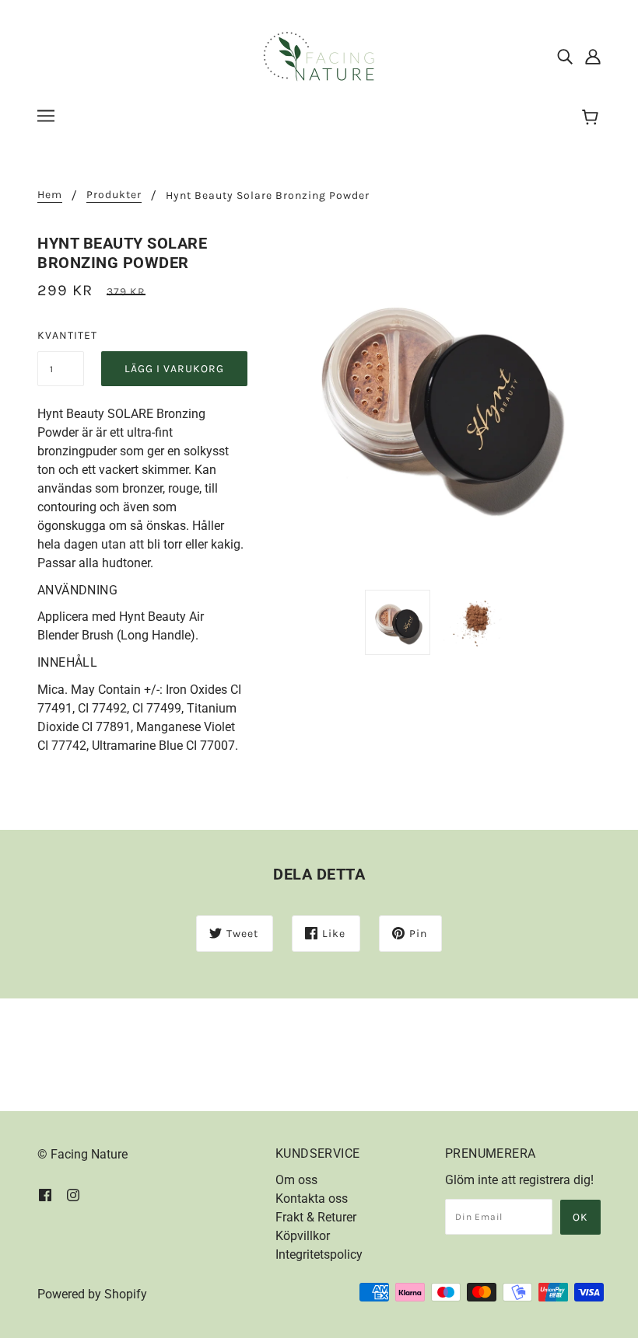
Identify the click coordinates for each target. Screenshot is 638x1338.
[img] (565, 56)
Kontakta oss (311, 1198)
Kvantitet (60, 335)
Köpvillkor (302, 1235)
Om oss (296, 1179)
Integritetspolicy (319, 1254)
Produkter (114, 195)
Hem (49, 195)
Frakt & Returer (315, 1217)
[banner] (319, 55)
